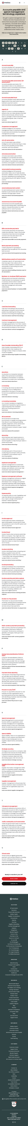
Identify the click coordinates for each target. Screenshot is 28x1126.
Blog (14, 1005)
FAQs (14, 1013)
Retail (14, 967)
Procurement (14, 918)
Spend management (8, 718)
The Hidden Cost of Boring (14, 987)
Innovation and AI (14, 1030)
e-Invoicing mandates (9, 401)
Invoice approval (7, 518)
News (14, 1074)
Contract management (9, 320)
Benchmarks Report (14, 983)
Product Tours (14, 995)
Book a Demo (14, 878)
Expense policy (6, 493)
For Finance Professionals (14, 944)
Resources (14, 980)
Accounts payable (7, 65)
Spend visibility (6, 733)
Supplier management (9, 781)
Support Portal (14, 1017)
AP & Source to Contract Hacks (14, 1059)
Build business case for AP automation (14, 259)
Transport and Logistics (14, 965)
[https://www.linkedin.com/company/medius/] (13, 1122)
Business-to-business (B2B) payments (14, 276)
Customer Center (14, 1047)
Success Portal (14, 1015)
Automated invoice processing (11, 169)
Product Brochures (14, 997)
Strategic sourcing (7, 749)
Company (14, 1064)
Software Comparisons (14, 1009)
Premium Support (14, 1055)
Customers (14, 1043)
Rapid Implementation (14, 1057)
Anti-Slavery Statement (14, 1117)
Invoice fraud (6, 532)
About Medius (14, 1070)
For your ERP (14, 940)
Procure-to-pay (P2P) (9, 690)
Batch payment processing (10, 245)
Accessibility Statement (14, 1084)
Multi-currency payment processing (13, 625)
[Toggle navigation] (24, 2)
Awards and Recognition (14, 1080)
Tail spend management (9, 806)
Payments (14, 910)
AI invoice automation (9, 154)
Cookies (14, 1116)
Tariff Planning (14, 1038)
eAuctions (5, 372)
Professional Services (14, 1051)
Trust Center (14, 1082)
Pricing (14, 1036)
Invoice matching (7, 549)
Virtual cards (6, 853)
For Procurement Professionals (14, 946)
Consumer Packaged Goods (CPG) (14, 975)
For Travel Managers (14, 950)
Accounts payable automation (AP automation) (13, 81)
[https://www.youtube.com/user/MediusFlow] (15, 1122)
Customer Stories (14, 1028)
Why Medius (14, 1023)
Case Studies (14, 1001)
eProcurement (6, 416)
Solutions (14, 904)
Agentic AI (5, 109)
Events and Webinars (14, 999)
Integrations (14, 930)
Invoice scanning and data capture (13, 578)
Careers (14, 1078)
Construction (14, 969)
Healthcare (14, 973)
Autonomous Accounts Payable (12, 201)
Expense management (9, 462)
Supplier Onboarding (14, 924)
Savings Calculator (14, 989)
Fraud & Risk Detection (14, 912)
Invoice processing (7, 564)
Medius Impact (14, 1026)
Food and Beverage (14, 971)
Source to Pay (14, 934)
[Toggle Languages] (19, 2)
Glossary (14, 1007)
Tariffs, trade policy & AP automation (13, 821)
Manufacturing (14, 963)
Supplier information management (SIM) (13, 765)
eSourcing (5, 435)
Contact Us (14, 883)
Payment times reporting (9, 672)
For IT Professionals (14, 948)
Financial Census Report (14, 985)
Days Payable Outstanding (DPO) (12, 345)
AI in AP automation (8, 140)
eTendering (5, 449)
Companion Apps (14, 1011)
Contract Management (14, 926)
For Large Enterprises (14, 952)
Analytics (14, 928)
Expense (14, 920)
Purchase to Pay (14, 936)
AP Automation (14, 908)
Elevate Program (14, 932)
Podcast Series (14, 993)
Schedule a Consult (14, 1088)
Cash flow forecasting (9, 306)
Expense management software (12, 476)
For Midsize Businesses (14, 954)
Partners (14, 1034)
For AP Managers (14, 942)
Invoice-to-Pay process (9, 599)
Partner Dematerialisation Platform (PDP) (13, 654)
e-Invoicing (5, 386)
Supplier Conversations (14, 916)
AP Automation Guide (14, 991)
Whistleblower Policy (14, 1119)
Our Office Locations (14, 1072)
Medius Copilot (14, 914)
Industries (14, 959)
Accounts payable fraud (9, 97)
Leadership (14, 1076)
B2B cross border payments (10, 228)
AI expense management (10, 126)
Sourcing (14, 922)
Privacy (14, 1114)
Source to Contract (14, 938)
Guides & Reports (14, 1003)
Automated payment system (11, 188)
